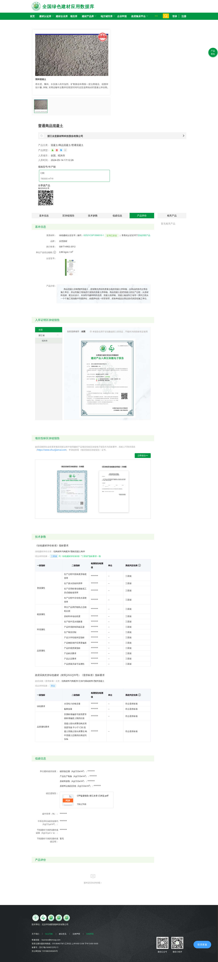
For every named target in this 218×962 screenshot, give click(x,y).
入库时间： (44, 160)
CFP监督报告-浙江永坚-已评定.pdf (92, 795)
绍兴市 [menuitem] (45, 340)
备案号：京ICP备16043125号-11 (45, 947)
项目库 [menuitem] (73, 16)
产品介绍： (51, 285)
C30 (42, 173)
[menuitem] (45, 16)
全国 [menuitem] (40, 329)
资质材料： (51, 235)
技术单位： (37, 924)
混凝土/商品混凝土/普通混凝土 (67, 145)
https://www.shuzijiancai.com (51, 449)
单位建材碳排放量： (49, 771)
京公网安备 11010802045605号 (45, 951)
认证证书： (51, 258)
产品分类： (44, 145)
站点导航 (49, 934)
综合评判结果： (42, 556)
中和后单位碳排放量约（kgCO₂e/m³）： (48, 823)
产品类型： (44, 150)
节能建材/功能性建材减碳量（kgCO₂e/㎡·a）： (47, 831)
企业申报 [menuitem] (122, 16)
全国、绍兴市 (58, 155)
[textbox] (105, 293)
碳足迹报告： (52, 793)
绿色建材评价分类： (44, 551)
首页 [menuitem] (32, 16)
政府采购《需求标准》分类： (48, 681)
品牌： (53, 241)
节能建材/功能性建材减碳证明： (47, 840)
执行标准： (51, 246)
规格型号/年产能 (47, 166)
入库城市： (44, 155)
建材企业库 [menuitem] (62, 16)
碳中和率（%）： (50, 813)
